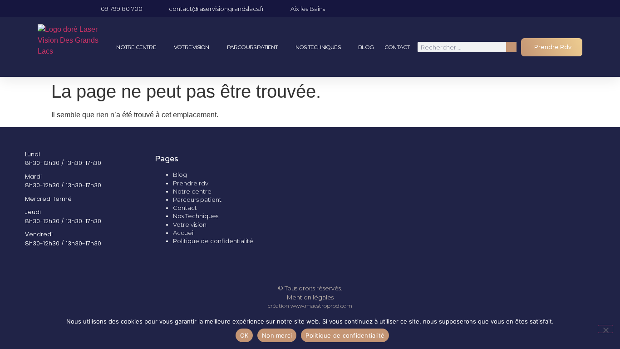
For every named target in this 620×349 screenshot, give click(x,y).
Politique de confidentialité (213, 240)
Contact (396, 47)
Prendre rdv (190, 183)
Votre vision (191, 47)
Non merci (277, 335)
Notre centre (136, 47)
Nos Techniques (317, 47)
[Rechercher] (511, 47)
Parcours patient (252, 47)
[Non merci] (605, 329)
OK (244, 335)
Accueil (184, 232)
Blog (366, 47)
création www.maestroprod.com (310, 305)
